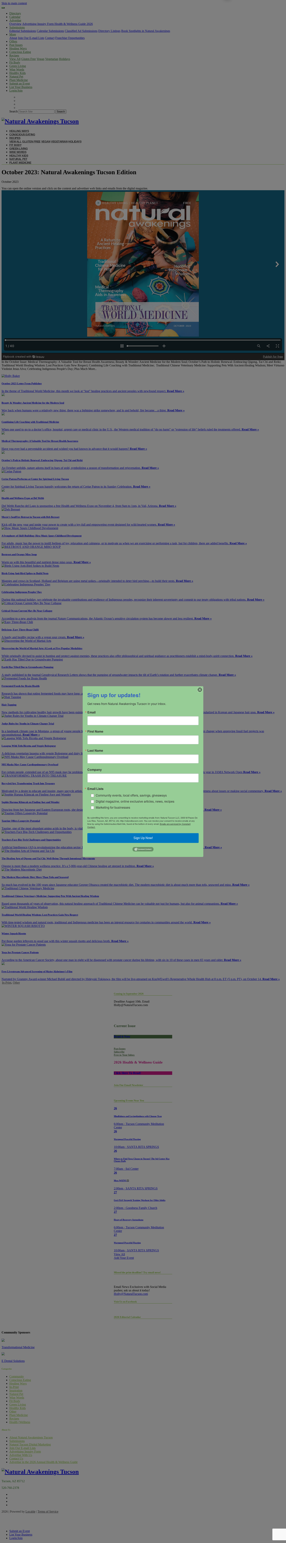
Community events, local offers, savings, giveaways (131, 795)
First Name (95, 731)
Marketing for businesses (113, 807)
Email (91, 712)
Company (94, 769)
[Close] (199, 689)
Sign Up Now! (143, 838)
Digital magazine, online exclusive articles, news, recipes (135, 801)
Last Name (95, 750)
